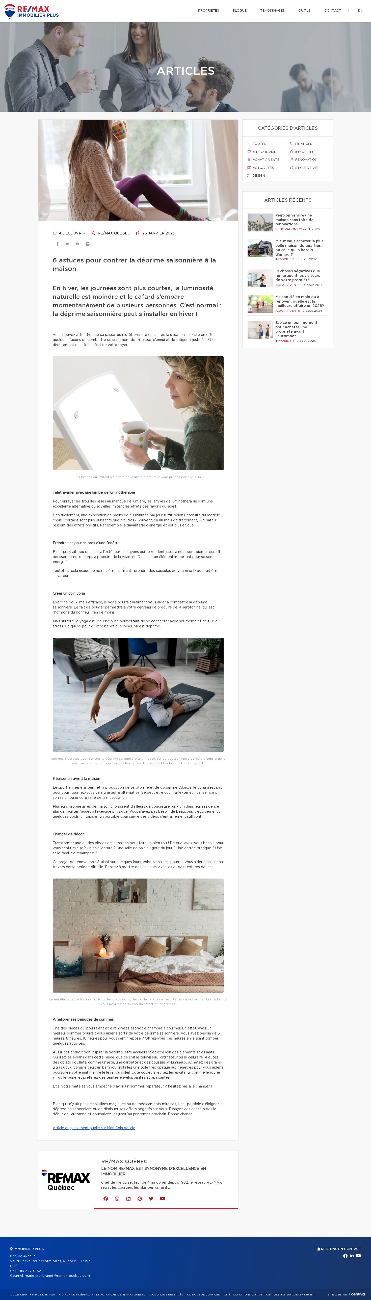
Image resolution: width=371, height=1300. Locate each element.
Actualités (263, 168)
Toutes (259, 144)
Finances (303, 144)
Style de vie (306, 168)
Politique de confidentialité (208, 1294)
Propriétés (208, 10)
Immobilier (304, 152)
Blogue (240, 10)
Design (258, 175)
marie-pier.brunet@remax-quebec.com (57, 1276)
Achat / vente (265, 160)
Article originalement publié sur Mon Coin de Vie (94, 1128)
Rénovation (305, 160)
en (360, 10)
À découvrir (71, 233)
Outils (304, 10)
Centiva (357, 1294)
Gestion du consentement (294, 1294)
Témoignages (272, 10)
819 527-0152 (30, 1271)
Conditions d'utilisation (252, 1294)
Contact (332, 10)
